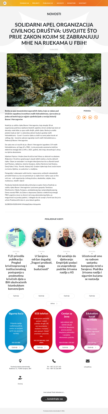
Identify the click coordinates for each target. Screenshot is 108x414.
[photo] (54, 80)
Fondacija (24, 3)
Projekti (36, 3)
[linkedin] (90, 118)
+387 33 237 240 (55, 367)
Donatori (71, 3)
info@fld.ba (87, 367)
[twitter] (84, 118)
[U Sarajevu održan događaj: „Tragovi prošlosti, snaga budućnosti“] (41, 237)
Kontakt (82, 3)
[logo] (4, 3)
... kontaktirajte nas (54, 399)
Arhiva (53, 303)
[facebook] (78, 118)
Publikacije (48, 3)
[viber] (96, 118)
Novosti (60, 3)
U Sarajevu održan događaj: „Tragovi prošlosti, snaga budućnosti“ (41, 263)
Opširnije (16, 296)
